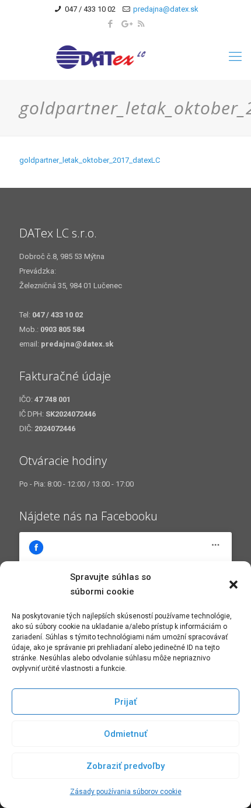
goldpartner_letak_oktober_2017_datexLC (89, 160)
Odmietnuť (125, 734)
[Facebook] (110, 24)
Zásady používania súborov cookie (126, 792)
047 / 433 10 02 (90, 9)
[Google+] (126, 24)
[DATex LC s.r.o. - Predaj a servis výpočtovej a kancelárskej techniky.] (125, 56)
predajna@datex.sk (165, 9)
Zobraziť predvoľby (125, 766)
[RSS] (141, 24)
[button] (233, 584)
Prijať (125, 702)
